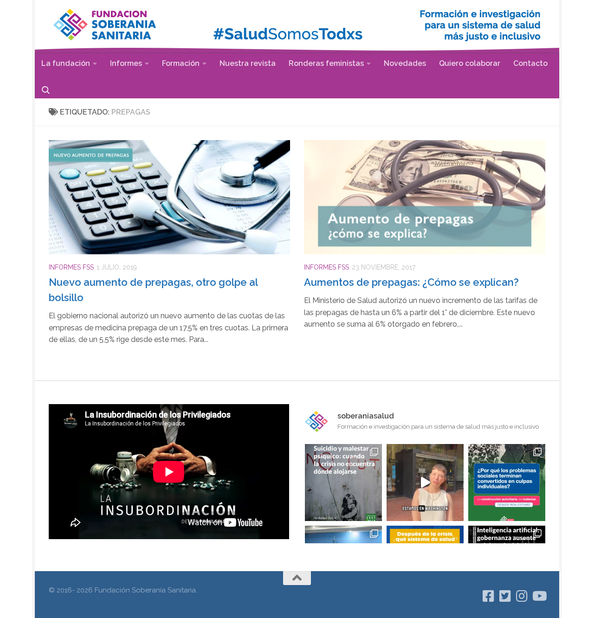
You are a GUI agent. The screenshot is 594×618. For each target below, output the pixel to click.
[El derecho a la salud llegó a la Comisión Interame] (425, 482)
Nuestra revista (248, 63)
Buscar (45, 90)
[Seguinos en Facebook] (488, 596)
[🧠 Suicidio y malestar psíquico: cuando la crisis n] (343, 482)
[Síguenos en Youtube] (538, 596)
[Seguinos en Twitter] (505, 596)
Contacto (530, 63)
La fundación (65, 63)
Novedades (405, 63)
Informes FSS (71, 267)
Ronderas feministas (326, 63)
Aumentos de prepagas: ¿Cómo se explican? (411, 282)
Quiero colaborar (469, 63)
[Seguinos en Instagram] (522, 596)
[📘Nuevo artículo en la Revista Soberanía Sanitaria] (506, 482)
